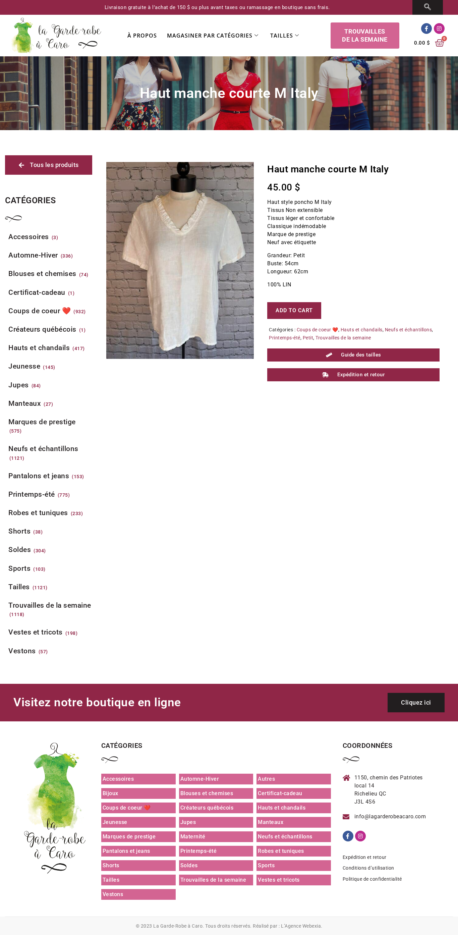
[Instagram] (439, 28)
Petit (308, 337)
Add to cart (294, 310)
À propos (142, 35)
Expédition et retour (365, 857)
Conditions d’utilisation (368, 868)
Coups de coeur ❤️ (317, 329)
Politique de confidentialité (372, 879)
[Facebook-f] (426, 28)
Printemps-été (284, 337)
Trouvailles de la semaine (343, 337)
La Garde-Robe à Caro (178, 926)
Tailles (281, 35)
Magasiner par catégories (209, 35)
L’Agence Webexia (301, 926)
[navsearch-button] (427, 7)
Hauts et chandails (362, 329)
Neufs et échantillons (408, 329)
